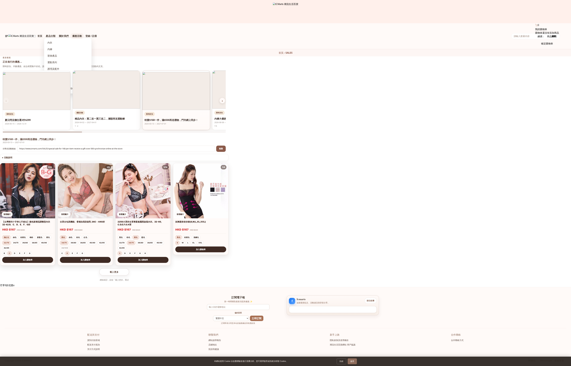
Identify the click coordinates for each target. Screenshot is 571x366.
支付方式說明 (93, 349)
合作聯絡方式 (457, 340)
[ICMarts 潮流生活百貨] (285, 12)
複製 (221, 148)
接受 (352, 361)
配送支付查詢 (93, 344)
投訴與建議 (213, 349)
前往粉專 (370, 301)
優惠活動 (77, 36)
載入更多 (114, 271)
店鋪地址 (212, 344)
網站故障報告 (214, 340)
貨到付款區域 (93, 340)
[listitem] (36, 100)
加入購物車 (28, 260)
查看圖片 (7, 214)
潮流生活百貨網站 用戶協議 (342, 344)
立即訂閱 (256, 318)
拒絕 (341, 361)
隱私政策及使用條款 (339, 340)
